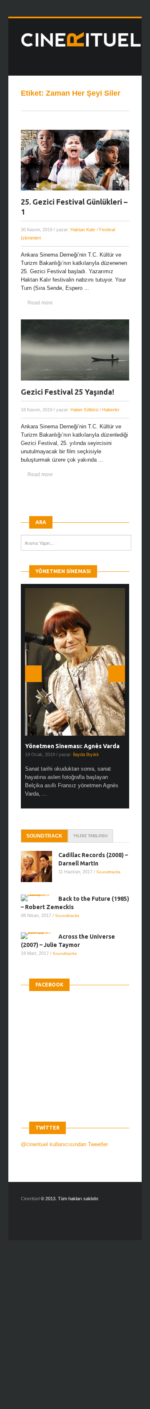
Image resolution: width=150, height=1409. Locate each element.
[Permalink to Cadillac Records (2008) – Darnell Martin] (39, 866)
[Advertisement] (75, 1332)
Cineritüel (30, 1198)
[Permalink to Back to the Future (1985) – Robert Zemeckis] (39, 898)
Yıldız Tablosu (90, 835)
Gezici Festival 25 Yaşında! (67, 392)
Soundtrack (44, 836)
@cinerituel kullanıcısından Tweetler (64, 1144)
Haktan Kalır (82, 229)
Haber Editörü (84, 409)
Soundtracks (108, 872)
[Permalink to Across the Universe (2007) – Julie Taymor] (39, 935)
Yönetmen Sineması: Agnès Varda (72, 746)
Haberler (111, 409)
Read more (40, 303)
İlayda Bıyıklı (86, 754)
